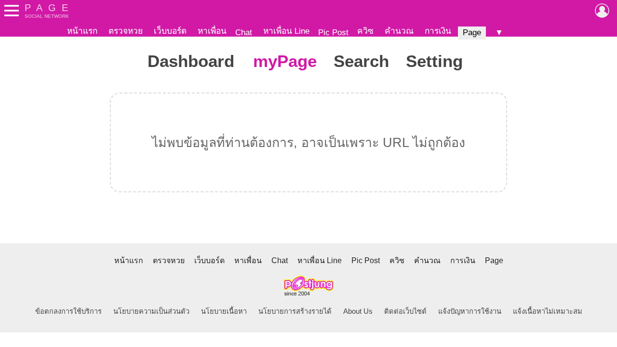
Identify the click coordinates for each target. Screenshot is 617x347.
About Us (358, 311)
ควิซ (365, 31)
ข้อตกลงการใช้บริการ (68, 311)
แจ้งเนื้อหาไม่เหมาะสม (547, 311)
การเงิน (438, 31)
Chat (243, 32)
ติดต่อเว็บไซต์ (405, 311)
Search (361, 61)
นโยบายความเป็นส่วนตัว (151, 311)
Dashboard (191, 61)
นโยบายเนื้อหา (224, 311)
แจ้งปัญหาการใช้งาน (469, 311)
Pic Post (333, 32)
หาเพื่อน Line (286, 31)
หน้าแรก (82, 31)
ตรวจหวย (125, 31)
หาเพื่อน (212, 31)
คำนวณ (399, 31)
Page (472, 32)
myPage (285, 61)
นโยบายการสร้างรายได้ (295, 311)
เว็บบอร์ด (170, 31)
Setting (434, 61)
